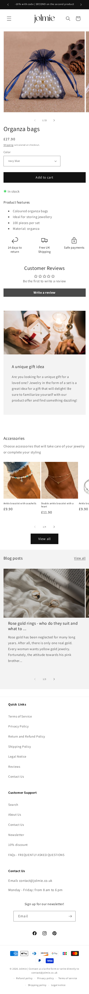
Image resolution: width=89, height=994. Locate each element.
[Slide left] (35, 120)
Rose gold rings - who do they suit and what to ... (43, 626)
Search (13, 804)
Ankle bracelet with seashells (20, 503)
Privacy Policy (18, 726)
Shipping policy (37, 985)
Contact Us (16, 776)
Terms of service (67, 978)
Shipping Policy (19, 746)
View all (44, 538)
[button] (9, 19)
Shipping (8, 144)
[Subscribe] (70, 916)
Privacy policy (45, 978)
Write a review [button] (44, 292)
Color (7, 152)
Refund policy (24, 978)
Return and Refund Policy (26, 736)
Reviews (14, 766)
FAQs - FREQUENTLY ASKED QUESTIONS (36, 855)
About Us (14, 814)
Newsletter (16, 835)
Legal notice (58, 985)
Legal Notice (17, 756)
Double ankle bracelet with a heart (57, 505)
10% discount (18, 845)
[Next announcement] (81, 4)
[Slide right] (54, 120)
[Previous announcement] (8, 4)
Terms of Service (20, 716)
